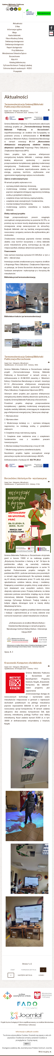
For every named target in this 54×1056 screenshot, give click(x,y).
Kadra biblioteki (14, 35)
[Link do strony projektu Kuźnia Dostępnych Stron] (17, 995)
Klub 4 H (14, 59)
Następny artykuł (25, 975)
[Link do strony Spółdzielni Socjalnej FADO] (27, 1005)
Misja (14, 33)
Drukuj (49, 110)
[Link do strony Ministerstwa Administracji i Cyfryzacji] (43, 995)
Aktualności (24, 111)
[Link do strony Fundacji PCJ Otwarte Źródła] (27, 1015)
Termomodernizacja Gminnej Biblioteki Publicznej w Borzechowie (23, 105)
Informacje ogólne (14, 30)
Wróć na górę (44, 1052)
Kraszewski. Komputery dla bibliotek (23, 662)
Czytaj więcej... (32, 1040)
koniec (41, 975)
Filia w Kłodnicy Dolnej (14, 38)
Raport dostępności (14, 47)
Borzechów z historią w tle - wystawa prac (25, 478)
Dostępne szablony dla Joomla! (14, 1048)
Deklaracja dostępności (14, 44)
